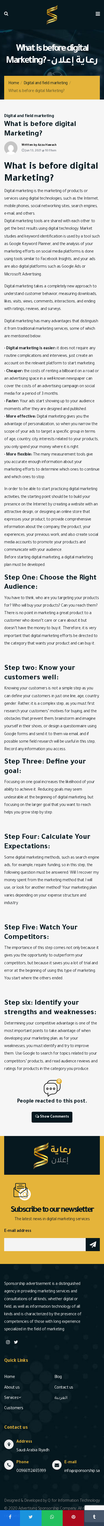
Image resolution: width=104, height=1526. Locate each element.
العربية (60, 1398)
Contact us (63, 1388)
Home (13, 83)
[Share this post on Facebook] (10, 1518)
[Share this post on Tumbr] (94, 1518)
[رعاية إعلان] (52, 15)
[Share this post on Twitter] (31, 1518)
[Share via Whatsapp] (52, 1518)
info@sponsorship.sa (82, 1471)
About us (11, 1388)
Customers (13, 1408)
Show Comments (54, 1117)
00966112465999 (31, 1471)
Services (11, 1398)
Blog (58, 1377)
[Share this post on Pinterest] (73, 1518)
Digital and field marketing (46, 83)
